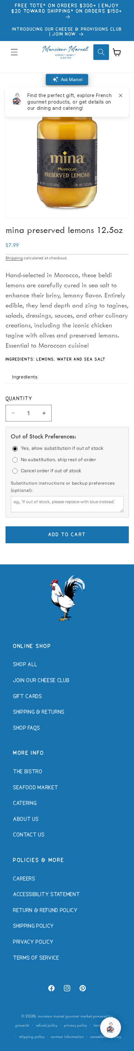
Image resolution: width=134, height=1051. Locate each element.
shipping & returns (38, 712)
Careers (24, 879)
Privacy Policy (33, 942)
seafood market (35, 787)
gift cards (27, 696)
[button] (14, 52)
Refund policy (47, 1025)
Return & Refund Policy (45, 910)
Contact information (67, 1036)
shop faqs (26, 728)
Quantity (19, 399)
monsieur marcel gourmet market (65, 1016)
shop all (25, 664)
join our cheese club (41, 680)
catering (24, 803)
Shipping (14, 258)
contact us (29, 835)
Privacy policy (75, 1025)
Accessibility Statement (46, 894)
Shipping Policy (33, 926)
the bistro (28, 771)
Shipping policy (32, 1036)
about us (25, 819)
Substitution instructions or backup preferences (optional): (63, 486)
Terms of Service (36, 958)
